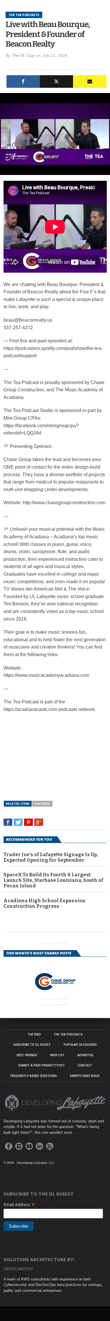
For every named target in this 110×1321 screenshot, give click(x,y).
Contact (85, 1065)
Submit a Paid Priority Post (41, 1065)
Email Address (19, 1204)
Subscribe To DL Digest (32, 1044)
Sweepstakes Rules (85, 1075)
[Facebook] (23, 81)
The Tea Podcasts (68, 1034)
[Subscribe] (89, 81)
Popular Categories (80, 1044)
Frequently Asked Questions (33, 1075)
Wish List (57, 1055)
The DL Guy (23, 55)
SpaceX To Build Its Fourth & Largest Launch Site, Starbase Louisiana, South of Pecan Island (53, 880)
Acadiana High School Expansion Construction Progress (45, 903)
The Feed (34, 1034)
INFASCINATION (18, 1269)
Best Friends (27, 1055)
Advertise (85, 1055)
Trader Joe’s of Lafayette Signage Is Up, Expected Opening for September (51, 857)
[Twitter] (56, 81)
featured (42, 804)
